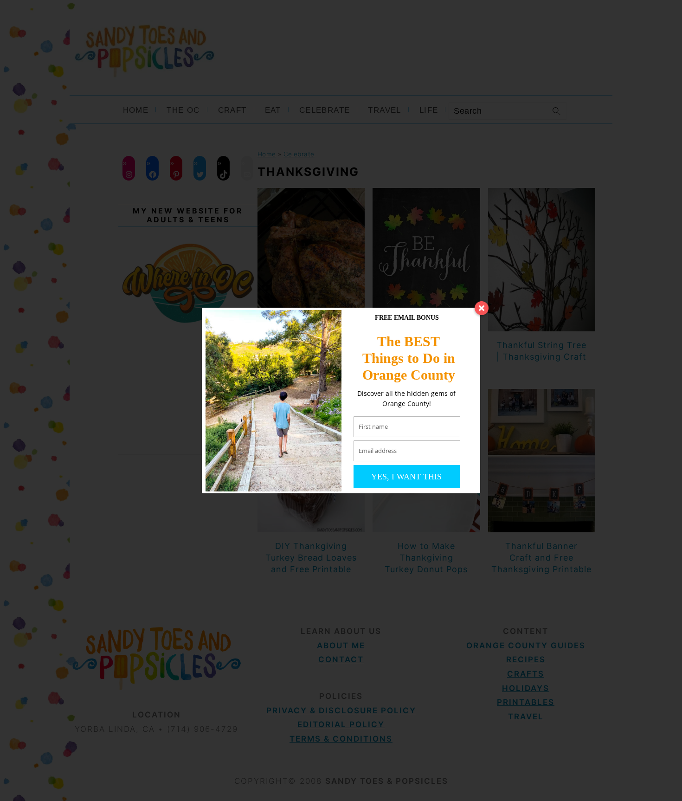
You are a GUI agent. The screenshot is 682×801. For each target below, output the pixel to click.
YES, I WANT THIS (406, 476)
